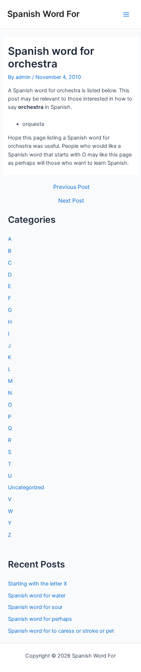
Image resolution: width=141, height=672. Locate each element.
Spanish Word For (43, 14)
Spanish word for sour (35, 607)
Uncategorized (26, 487)
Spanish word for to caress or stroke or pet (61, 631)
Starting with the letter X (37, 583)
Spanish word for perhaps (40, 619)
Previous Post (71, 187)
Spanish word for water (36, 595)
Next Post (71, 201)
